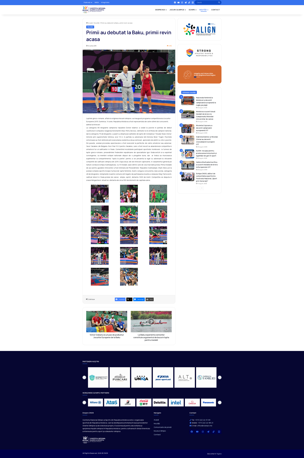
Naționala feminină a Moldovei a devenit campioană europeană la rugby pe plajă (206, 101)
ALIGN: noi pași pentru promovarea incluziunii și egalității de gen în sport (206, 153)
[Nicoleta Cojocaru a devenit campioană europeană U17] (187, 128)
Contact (157, 434)
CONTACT (215, 10)
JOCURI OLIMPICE (177, 10)
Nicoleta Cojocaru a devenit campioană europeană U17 (204, 128)
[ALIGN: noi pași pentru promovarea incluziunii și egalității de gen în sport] (187, 153)
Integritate (105, 2)
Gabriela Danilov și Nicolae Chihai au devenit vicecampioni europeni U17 (207, 140)
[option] (98, 377)
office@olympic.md (204, 425)
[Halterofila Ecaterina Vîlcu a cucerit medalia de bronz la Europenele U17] (187, 165)
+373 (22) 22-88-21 (205, 423)
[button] (84, 377)
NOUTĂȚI (203, 10)
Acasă (90, 23)
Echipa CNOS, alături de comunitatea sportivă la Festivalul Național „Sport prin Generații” (206, 177)
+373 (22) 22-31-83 (202, 420)
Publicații (87, 2)
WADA (97, 2)
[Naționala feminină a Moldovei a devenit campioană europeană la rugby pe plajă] (187, 100)
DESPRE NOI (160, 10)
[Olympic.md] (94, 9)
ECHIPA (192, 10)
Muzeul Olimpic (160, 431)
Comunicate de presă (162, 427)
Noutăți (96, 23)
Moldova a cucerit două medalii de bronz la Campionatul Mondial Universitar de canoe (205, 115)
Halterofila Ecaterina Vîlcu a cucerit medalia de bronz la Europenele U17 (207, 164)
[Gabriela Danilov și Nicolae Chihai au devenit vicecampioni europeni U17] (187, 140)
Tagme (219, 454)
